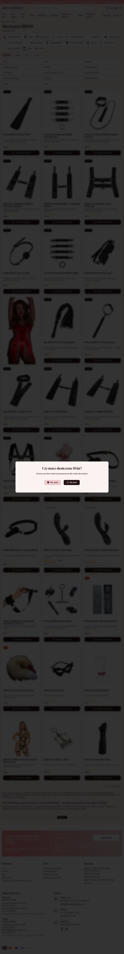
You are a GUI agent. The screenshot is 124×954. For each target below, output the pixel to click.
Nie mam (73, 482)
